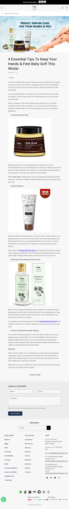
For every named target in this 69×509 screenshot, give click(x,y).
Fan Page (7, 460)
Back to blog (35, 375)
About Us (7, 439)
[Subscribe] (49, 428)
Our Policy (7, 451)
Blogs (6, 443)
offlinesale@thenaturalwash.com (56, 473)
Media (6, 464)
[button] (66, 8)
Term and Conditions (10, 468)
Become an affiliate (10, 472)
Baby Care (28, 460)
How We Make (8, 456)
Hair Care (28, 451)
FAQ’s (6, 447)
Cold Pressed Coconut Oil (48, 321)
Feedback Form (9, 476)
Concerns (28, 472)
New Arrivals (29, 443)
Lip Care (27, 456)
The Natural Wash (36, 504)
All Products (28, 439)
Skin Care (28, 447)
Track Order (8, 480)
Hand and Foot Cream (27, 250)
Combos (27, 468)
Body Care (28, 464)
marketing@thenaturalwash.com (56, 461)
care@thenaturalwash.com (59, 453)
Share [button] (12, 77)
